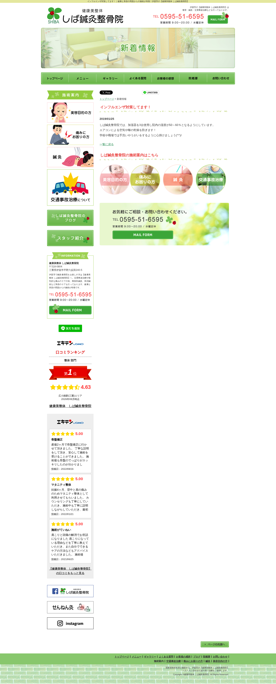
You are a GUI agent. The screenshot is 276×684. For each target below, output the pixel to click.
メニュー (136, 656)
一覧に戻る (107, 144)
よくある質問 (166, 656)
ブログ (196, 656)
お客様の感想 (183, 656)
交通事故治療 (173, 661)
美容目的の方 (220, 661)
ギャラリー (150, 656)
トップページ (107, 99)
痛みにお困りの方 (193, 661)
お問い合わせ (220, 656)
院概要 (206, 656)
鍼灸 (207, 661)
